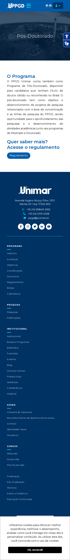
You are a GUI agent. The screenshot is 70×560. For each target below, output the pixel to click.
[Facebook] (21, 226)
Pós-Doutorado (15, 465)
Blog (9, 365)
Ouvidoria (12, 435)
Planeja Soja (14, 376)
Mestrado (12, 453)
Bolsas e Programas (18, 342)
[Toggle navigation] (28, 6)
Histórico (12, 253)
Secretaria (13, 276)
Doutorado (13, 459)
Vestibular (12, 382)
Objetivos (12, 265)
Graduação (13, 476)
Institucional (14, 336)
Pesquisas (12, 312)
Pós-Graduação (15, 482)
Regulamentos (15, 282)
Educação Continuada (19, 499)
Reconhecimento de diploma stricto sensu (30, 418)
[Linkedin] (42, 226)
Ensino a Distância (17, 493)
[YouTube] (49, 226)
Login (58, 6)
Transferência (14, 388)
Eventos (11, 359)
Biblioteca (13, 348)
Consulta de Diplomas (19, 412)
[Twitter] (35, 226)
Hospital (11, 394)
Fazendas (12, 353)
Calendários (14, 294)
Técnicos (11, 488)
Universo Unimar (16, 371)
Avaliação (12, 259)
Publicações (14, 318)
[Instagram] (28, 226)
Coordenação (14, 271)
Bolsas (10, 288)
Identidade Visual (17, 429)
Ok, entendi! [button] (35, 549)
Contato (11, 423)
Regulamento (18, 155)
